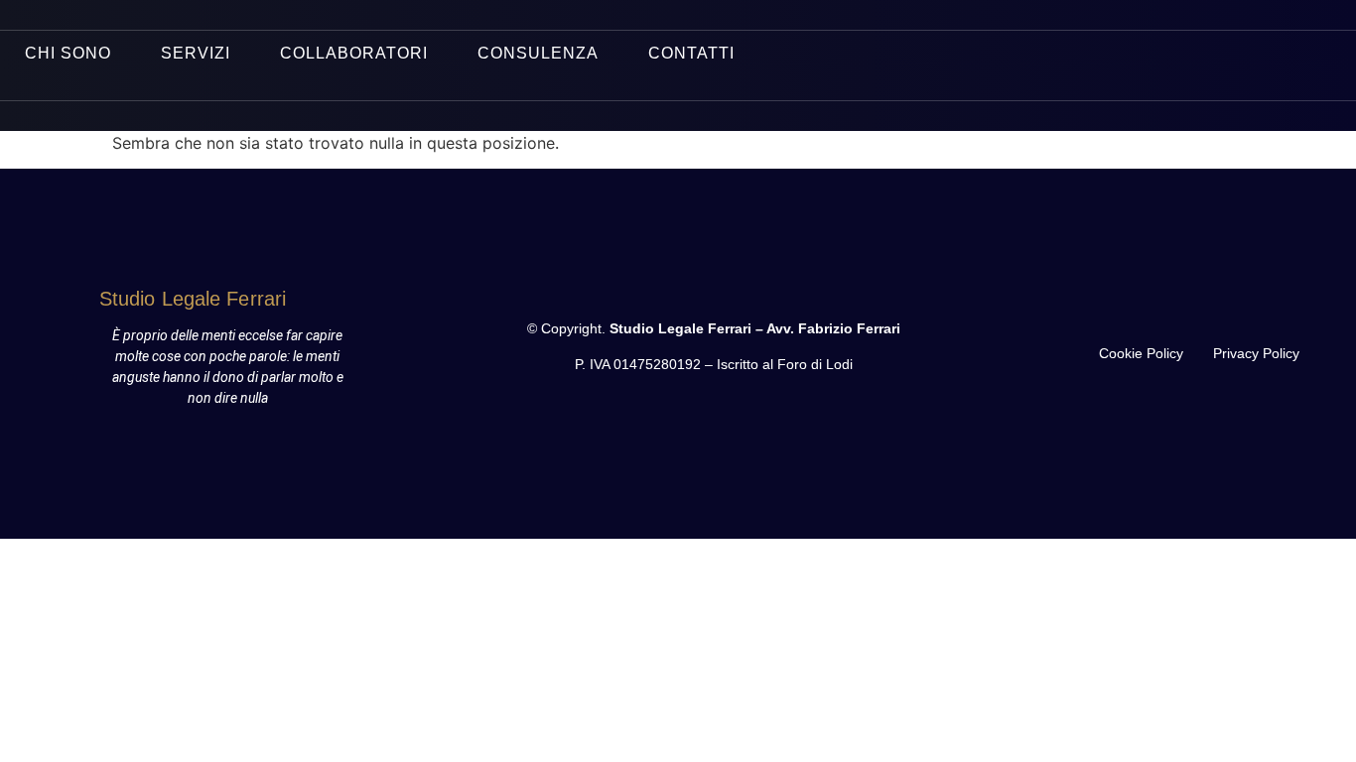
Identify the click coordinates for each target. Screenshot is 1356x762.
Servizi (195, 53)
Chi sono (68, 53)
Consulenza (538, 53)
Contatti (691, 53)
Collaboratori (354, 53)
